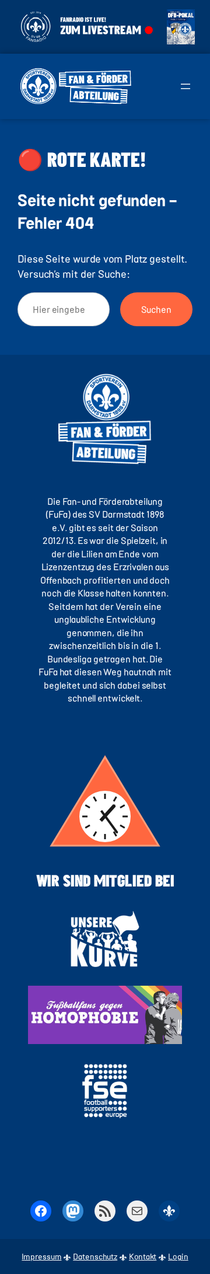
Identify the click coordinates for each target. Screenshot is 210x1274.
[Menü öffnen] (185, 86)
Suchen (156, 309)
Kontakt (142, 1256)
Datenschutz (95, 1256)
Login (178, 1256)
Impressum (41, 1256)
